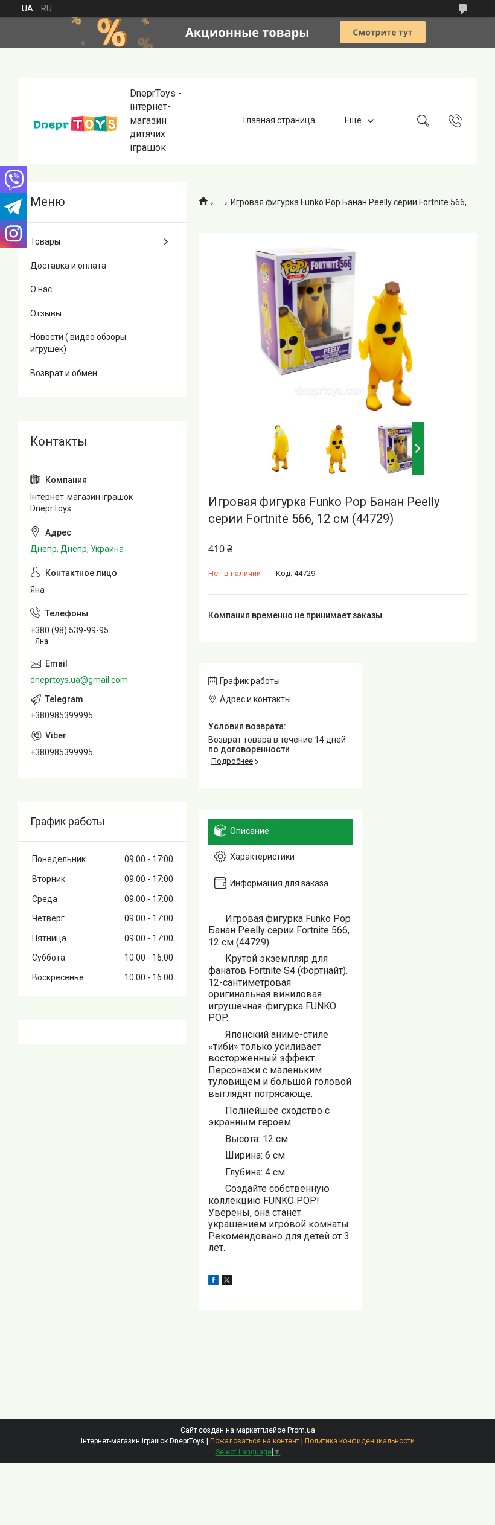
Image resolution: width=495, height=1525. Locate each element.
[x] (227, 1282)
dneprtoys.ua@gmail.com (79, 680)
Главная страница (279, 120)
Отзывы (46, 313)
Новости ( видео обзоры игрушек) (78, 343)
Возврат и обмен (63, 373)
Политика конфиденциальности (360, 1441)
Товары (45, 241)
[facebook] (213, 1282)
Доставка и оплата (68, 265)
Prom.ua (301, 1430)
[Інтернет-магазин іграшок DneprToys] (75, 120)
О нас (41, 289)
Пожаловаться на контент (254, 1441)
